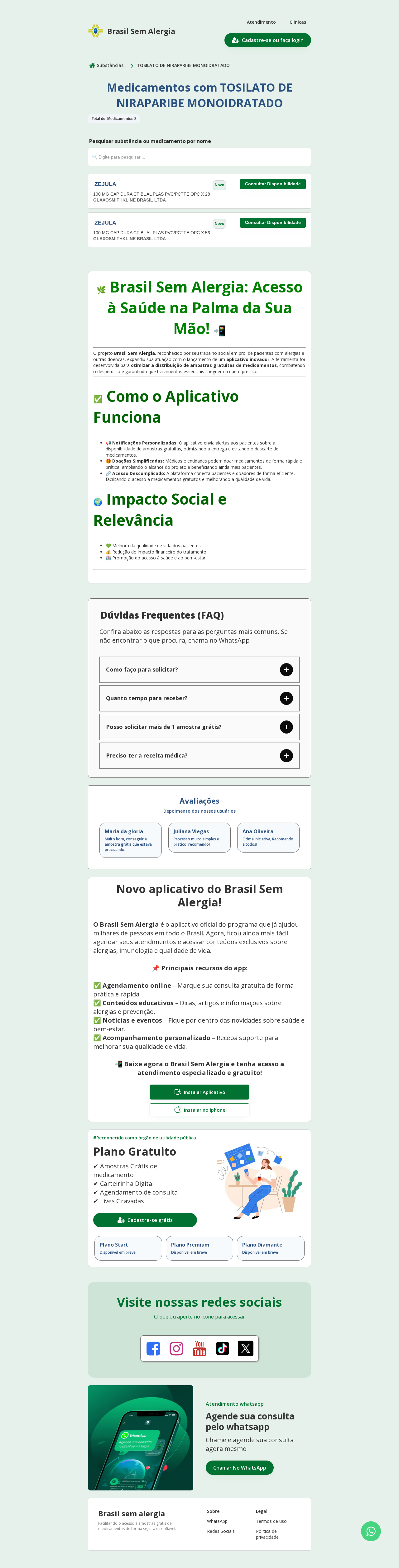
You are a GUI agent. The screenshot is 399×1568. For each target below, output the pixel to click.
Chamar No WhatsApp (239, 1467)
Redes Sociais (221, 1531)
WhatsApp (217, 1521)
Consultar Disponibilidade (273, 183)
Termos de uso (271, 1521)
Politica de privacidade (267, 1534)
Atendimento (261, 22)
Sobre (213, 1511)
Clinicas (298, 22)
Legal (261, 1511)
